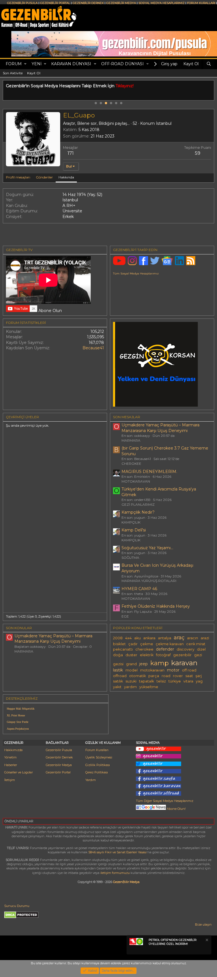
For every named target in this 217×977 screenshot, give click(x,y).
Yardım (90, 780)
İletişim (9, 780)
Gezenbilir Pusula (59, 750)
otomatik (137, 676)
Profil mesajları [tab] (18, 177)
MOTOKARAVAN (135, 481)
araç (179, 637)
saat (189, 676)
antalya (164, 638)
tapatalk (146, 681)
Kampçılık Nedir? (138, 512)
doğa (118, 655)
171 (71, 153)
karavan (184, 662)
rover (178, 676)
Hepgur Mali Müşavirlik (20, 708)
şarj (199, 676)
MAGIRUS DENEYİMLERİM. (149, 471)
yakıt (117, 687)
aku (137, 638)
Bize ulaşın (203, 924)
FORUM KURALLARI (201, 3)
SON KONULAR (19, 628)
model (131, 670)
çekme (146, 644)
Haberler (10, 765)
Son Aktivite (13, 73)
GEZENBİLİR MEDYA (121, 3)
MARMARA (130, 440)
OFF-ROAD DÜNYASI (122, 63)
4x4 (128, 638)
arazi (205, 638)
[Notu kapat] (206, 940)
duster (131, 655)
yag (199, 681)
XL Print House (16, 715)
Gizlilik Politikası (97, 765)
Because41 (93, 347)
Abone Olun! (176, 809)
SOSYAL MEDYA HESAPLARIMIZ (161, 3)
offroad (120, 676)
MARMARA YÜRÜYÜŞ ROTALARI (148, 581)
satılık (118, 681)
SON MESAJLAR (126, 417)
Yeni (37, 63)
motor (173, 670)
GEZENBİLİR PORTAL (55, 3)
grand (131, 664)
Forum (14, 63)
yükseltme (148, 687)
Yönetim (10, 757)
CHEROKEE (131, 463)
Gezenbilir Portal (58, 772)
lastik (118, 670)
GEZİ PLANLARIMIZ (138, 504)
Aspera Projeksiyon (18, 728)
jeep (143, 663)
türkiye (174, 681)
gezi (198, 655)
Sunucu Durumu (16, 906)
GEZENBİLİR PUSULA (22, 3)
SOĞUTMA (130, 557)
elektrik (146, 655)
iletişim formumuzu (115, 873)
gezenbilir (182, 655)
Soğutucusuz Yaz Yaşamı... (147, 547)
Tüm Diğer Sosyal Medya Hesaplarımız (164, 801)
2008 (118, 638)
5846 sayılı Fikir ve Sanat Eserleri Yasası (117, 852)
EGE (125, 616)
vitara (188, 681)
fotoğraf (163, 655)
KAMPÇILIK (130, 522)
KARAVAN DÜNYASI (71, 63)
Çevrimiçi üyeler (22, 417)
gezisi (118, 664)
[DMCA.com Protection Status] (21, 917)
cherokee (144, 649)
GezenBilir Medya (126, 882)
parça (153, 676)
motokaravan (152, 670)
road (166, 676)
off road (189, 670)
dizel (201, 649)
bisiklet (119, 644)
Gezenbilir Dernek (59, 757)
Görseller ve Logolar (18, 772)
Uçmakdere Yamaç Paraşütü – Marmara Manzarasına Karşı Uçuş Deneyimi (160, 427)
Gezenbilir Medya (59, 765)
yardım (130, 687)
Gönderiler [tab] (44, 177)
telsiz (161, 681)
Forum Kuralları (96, 750)
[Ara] (208, 64)
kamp (159, 663)
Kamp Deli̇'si (133, 530)
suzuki (130, 681)
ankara (149, 638)
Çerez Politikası (96, 772)
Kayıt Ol (33, 73)
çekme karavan (170, 644)
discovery (185, 649)
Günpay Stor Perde (17, 721)
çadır (133, 644)
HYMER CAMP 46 (139, 588)
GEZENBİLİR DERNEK (88, 3)
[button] (25, 64)
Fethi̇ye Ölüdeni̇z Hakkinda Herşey (155, 606)
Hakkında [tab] (66, 177)
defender (165, 649)
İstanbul (164, 123)
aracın (192, 638)
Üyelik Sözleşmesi (98, 757)
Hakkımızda (13, 750)
